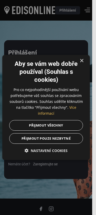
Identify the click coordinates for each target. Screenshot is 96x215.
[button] (46, 151)
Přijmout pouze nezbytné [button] (46, 138)
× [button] (81, 61)
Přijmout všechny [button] (46, 125)
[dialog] (46, 107)
